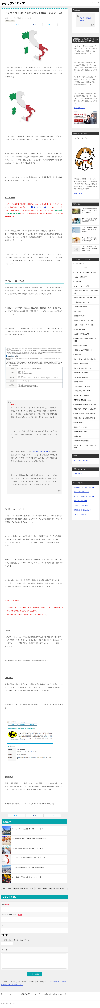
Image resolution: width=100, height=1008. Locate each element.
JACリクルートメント (15, 509)
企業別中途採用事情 (80, 306)
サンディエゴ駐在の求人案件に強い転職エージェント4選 (27, 829)
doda (7, 630)
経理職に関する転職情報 (81, 395)
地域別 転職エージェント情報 (84, 325)
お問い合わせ (78, 474)
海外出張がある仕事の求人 (82, 368)
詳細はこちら (78, 193)
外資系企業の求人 (79, 329)
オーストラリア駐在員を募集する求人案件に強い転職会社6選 (51, 889)
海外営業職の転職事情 (81, 377)
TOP (10, 994)
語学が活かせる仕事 (80, 427)
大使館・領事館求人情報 (81, 334)
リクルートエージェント (16, 281)
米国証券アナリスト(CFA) (82, 391)
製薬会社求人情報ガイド (81, 492)
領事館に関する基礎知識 (81, 441)
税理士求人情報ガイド (80, 501)
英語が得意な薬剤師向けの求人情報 (85, 409)
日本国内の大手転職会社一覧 (83, 350)
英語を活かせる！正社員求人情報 (84, 413)
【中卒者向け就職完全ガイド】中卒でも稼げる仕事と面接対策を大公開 (89, 248)
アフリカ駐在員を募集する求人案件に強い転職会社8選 (18, 889)
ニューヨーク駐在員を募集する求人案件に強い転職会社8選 (28, 867)
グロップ (9, 777)
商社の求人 (77, 311)
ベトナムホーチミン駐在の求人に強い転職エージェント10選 (28, 857)
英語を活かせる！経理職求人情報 (84, 418)
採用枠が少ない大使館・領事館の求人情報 (86, 340)
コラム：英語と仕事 (80, 277)
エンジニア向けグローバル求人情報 (85, 272)
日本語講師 (77, 354)
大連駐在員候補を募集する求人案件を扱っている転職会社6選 (29, 838)
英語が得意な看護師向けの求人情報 (85, 404)
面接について (78, 436)
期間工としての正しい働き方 (82, 510)
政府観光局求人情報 (80, 345)
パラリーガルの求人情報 (81, 286)
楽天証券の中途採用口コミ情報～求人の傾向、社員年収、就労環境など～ (89, 220)
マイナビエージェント (40, 451)
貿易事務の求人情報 (80, 431)
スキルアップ (78, 281)
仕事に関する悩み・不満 (81, 302)
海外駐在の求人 (10, 20)
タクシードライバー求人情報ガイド (85, 496)
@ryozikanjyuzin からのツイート (84, 460)
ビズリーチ (10, 197)
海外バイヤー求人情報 (81, 363)
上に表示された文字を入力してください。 (16, 940)
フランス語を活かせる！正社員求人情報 (86, 292)
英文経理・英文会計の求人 (82, 400)
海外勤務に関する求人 (81, 372)
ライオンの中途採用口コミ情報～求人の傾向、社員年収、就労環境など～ (89, 229)
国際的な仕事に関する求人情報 (84, 320)
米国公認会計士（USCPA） (82, 386)
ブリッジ (9, 678)
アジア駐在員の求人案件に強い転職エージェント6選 (26, 877)
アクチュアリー (79, 263)
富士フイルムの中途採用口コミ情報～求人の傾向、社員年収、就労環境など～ (89, 239)
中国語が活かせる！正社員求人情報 (85, 297)
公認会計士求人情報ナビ (81, 505)
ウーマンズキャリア (80, 268)
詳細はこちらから (79, 108)
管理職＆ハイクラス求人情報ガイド (85, 487)
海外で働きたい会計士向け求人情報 (85, 359)
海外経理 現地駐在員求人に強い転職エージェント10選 (27, 848)
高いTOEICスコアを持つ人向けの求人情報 (86, 447)
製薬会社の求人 (79, 422)
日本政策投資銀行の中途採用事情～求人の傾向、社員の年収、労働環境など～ (89, 210)
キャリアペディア (13, 3)
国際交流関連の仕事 (80, 316)
